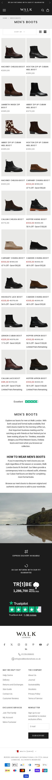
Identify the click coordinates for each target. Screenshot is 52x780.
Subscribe (38, 736)
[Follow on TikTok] (47, 644)
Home (5, 18)
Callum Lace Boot (10, 378)
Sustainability (34, 684)
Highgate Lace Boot (12, 297)
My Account (8, 717)
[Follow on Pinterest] (33, 644)
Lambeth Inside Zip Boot (10, 106)
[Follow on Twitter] (11, 644)
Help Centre (8, 675)
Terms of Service (35, 698)
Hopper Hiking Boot (36, 219)
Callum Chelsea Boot (12, 219)
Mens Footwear (9, 722)
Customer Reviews (11, 698)
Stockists (32, 689)
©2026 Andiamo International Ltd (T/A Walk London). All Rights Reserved (26, 758)
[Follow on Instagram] (18, 644)
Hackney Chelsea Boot (13, 66)
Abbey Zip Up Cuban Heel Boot (36, 106)
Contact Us (7, 694)
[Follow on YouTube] (40, 644)
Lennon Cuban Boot (11, 335)
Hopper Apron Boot (36, 335)
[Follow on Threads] (26, 644)
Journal (31, 680)
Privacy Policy (34, 694)
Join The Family (9, 713)
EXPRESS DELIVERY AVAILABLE (26, 556)
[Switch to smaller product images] (45, 32)
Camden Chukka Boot (37, 258)
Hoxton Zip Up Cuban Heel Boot (37, 68)
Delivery (6, 680)
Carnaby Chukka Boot (38, 180)
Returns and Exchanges (13, 684)
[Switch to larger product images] (40, 32)
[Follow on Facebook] (4, 644)
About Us (32, 675)
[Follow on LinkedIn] (26, 649)
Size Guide (7, 689)
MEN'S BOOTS (15, 18)
